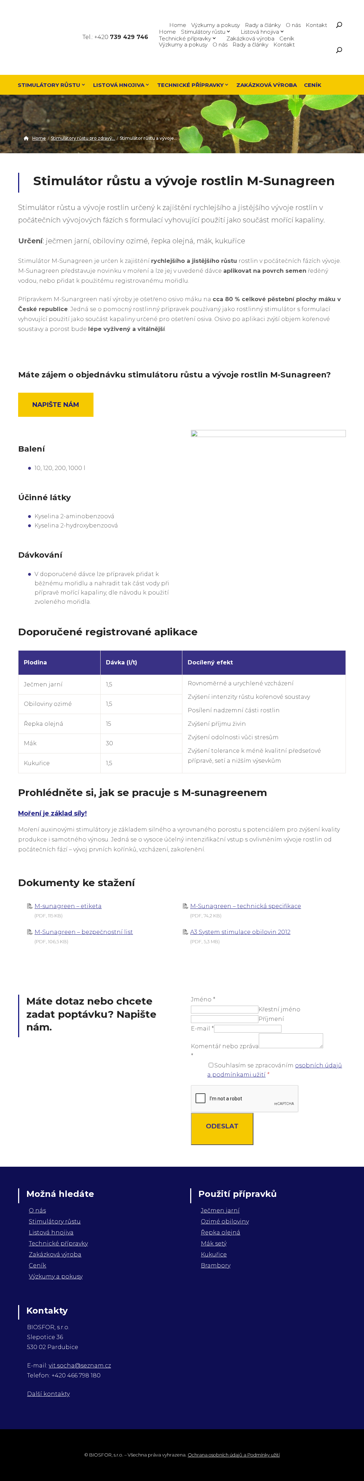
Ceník (286, 38)
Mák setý (213, 1243)
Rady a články (263, 25)
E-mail (202, 1028)
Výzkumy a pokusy (215, 25)
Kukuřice (214, 1254)
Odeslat (222, 1126)
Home (177, 25)
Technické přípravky (185, 38)
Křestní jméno (279, 1009)
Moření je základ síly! (52, 813)
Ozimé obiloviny (225, 1221)
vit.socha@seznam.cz (80, 1365)
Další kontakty (48, 1394)
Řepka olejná (220, 1232)
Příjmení (271, 1019)
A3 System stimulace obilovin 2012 (240, 932)
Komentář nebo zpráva (225, 1046)
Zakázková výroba (250, 38)
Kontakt (316, 25)
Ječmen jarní (220, 1210)
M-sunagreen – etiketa (68, 906)
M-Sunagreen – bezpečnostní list (83, 932)
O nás (293, 25)
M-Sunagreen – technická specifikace (245, 906)
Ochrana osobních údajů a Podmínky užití (234, 1455)
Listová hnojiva (260, 31)
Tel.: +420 (115, 37)
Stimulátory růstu (203, 31)
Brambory (215, 1265)
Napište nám (55, 405)
